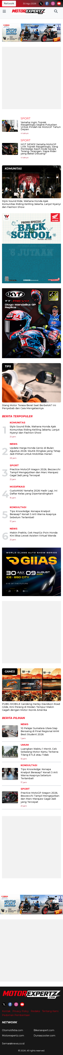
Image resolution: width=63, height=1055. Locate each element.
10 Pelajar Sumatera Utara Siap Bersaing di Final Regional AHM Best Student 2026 (40, 731)
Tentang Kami (50, 1011)
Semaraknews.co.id (13, 1043)
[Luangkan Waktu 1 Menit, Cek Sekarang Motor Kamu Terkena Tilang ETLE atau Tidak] (10, 752)
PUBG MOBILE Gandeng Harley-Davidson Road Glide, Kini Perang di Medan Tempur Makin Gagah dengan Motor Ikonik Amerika (31, 707)
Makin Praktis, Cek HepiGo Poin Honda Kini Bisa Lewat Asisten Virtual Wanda (33, 534)
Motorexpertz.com (13, 1035)
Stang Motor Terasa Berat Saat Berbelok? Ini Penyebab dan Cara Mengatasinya (29, 407)
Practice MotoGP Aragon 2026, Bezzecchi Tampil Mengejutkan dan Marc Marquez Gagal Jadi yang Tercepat (35, 472)
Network (9, 3)
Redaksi (35, 1011)
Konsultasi (18, 507)
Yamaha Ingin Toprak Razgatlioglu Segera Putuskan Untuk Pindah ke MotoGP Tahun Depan (41, 126)
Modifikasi (17, 486)
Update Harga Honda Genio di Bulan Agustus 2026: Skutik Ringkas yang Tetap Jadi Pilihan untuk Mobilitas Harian (35, 450)
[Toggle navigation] (4, 11)
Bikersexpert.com (44, 1030)
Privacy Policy (20, 1011)
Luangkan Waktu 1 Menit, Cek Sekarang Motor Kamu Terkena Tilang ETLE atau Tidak (39, 751)
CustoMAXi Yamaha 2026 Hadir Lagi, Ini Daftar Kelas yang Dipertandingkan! (33, 492)
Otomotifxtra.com (12, 1030)
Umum (25, 744)
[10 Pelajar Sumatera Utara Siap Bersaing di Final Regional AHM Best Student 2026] (10, 731)
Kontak (6, 1011)
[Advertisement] (31, 78)
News (13, 443)
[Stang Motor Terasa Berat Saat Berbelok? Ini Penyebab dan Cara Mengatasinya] (31, 383)
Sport (26, 118)
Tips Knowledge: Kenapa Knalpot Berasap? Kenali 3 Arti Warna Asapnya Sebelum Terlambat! (33, 514)
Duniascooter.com (44, 1035)
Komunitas (17, 422)
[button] (55, 11)
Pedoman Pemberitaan (16, 1015)
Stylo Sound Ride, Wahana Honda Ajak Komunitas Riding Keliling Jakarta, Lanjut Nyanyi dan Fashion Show (31, 204)
